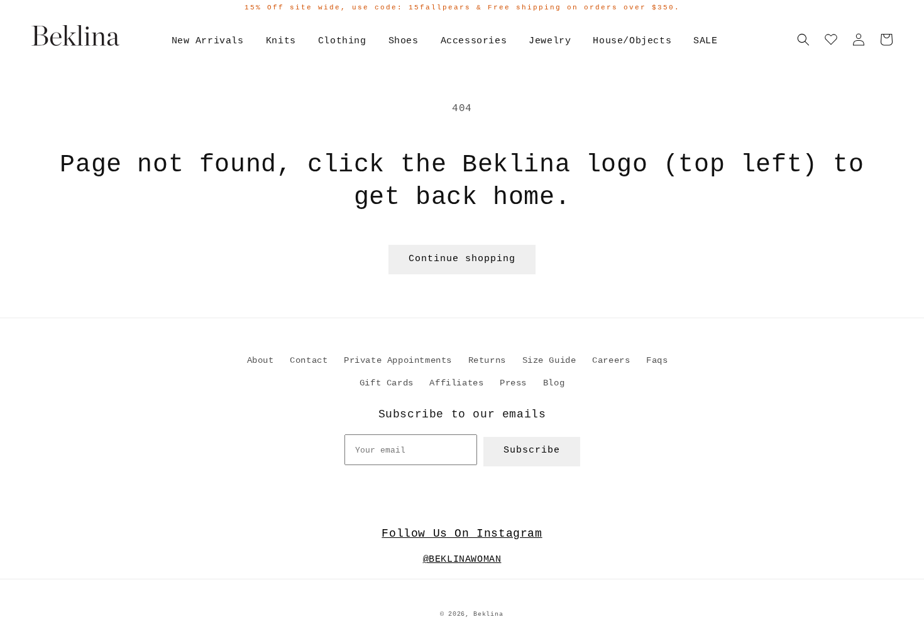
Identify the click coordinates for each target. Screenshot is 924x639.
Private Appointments (398, 360)
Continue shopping (462, 259)
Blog (553, 383)
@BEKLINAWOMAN (462, 559)
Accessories (474, 41)
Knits (281, 41)
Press (513, 383)
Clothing (342, 41)
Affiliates (456, 383)
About (260, 360)
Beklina (488, 614)
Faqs (657, 360)
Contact (308, 360)
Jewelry (550, 41)
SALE (705, 41)
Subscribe (531, 450)
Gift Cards (387, 383)
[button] (803, 39)
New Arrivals (208, 41)
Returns (487, 360)
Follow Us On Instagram (462, 533)
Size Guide (549, 360)
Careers (611, 360)
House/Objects (632, 41)
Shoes (403, 41)
